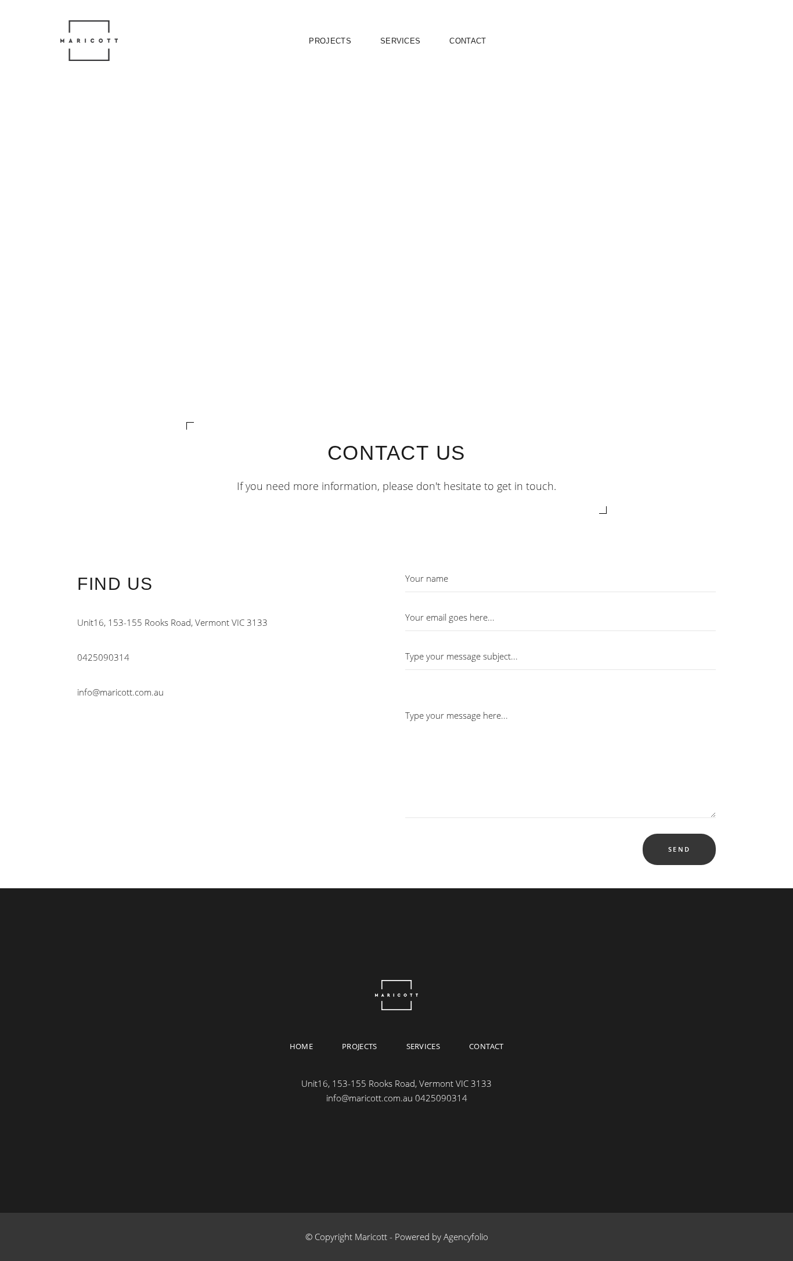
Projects (359, 1045)
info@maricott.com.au (120, 692)
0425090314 (103, 657)
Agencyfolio (466, 1236)
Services (423, 1045)
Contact (486, 1045)
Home (301, 1045)
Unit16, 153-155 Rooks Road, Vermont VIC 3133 (172, 622)
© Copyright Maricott (346, 1236)
